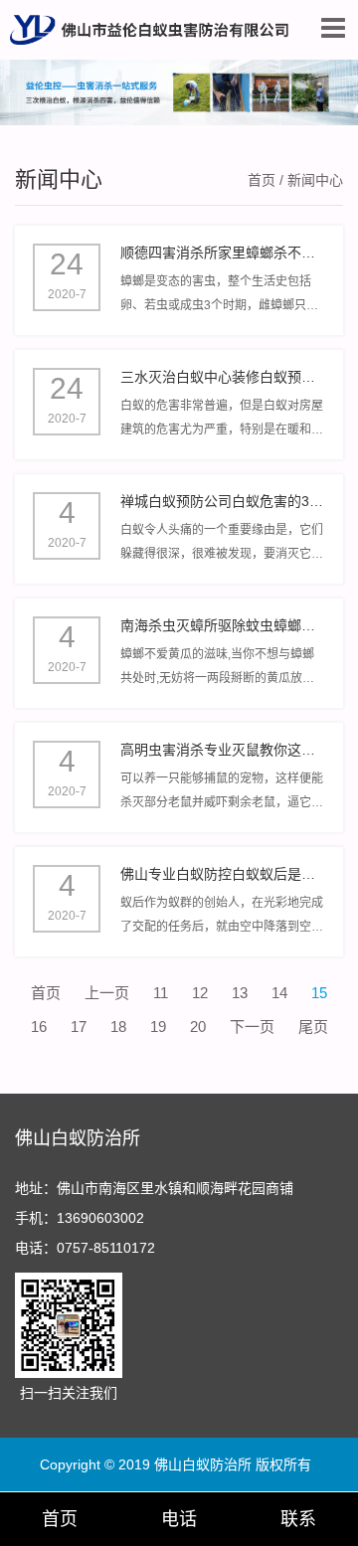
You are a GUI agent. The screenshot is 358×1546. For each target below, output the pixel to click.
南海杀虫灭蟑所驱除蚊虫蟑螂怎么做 (222, 625)
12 (200, 992)
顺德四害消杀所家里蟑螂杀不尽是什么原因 (222, 252)
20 (198, 1026)
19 (158, 1026)
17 (79, 1026)
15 (319, 992)
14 (279, 992)
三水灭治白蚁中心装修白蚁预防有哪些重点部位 (222, 377)
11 (160, 992)
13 (240, 992)
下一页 (252, 1026)
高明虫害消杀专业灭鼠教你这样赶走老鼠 (222, 750)
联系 (298, 1519)
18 (118, 1026)
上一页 (107, 992)
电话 (179, 1519)
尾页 (313, 1026)
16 (39, 1026)
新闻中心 (58, 179)
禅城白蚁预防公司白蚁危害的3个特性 (222, 501)
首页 (261, 180)
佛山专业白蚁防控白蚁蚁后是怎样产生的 (222, 874)
